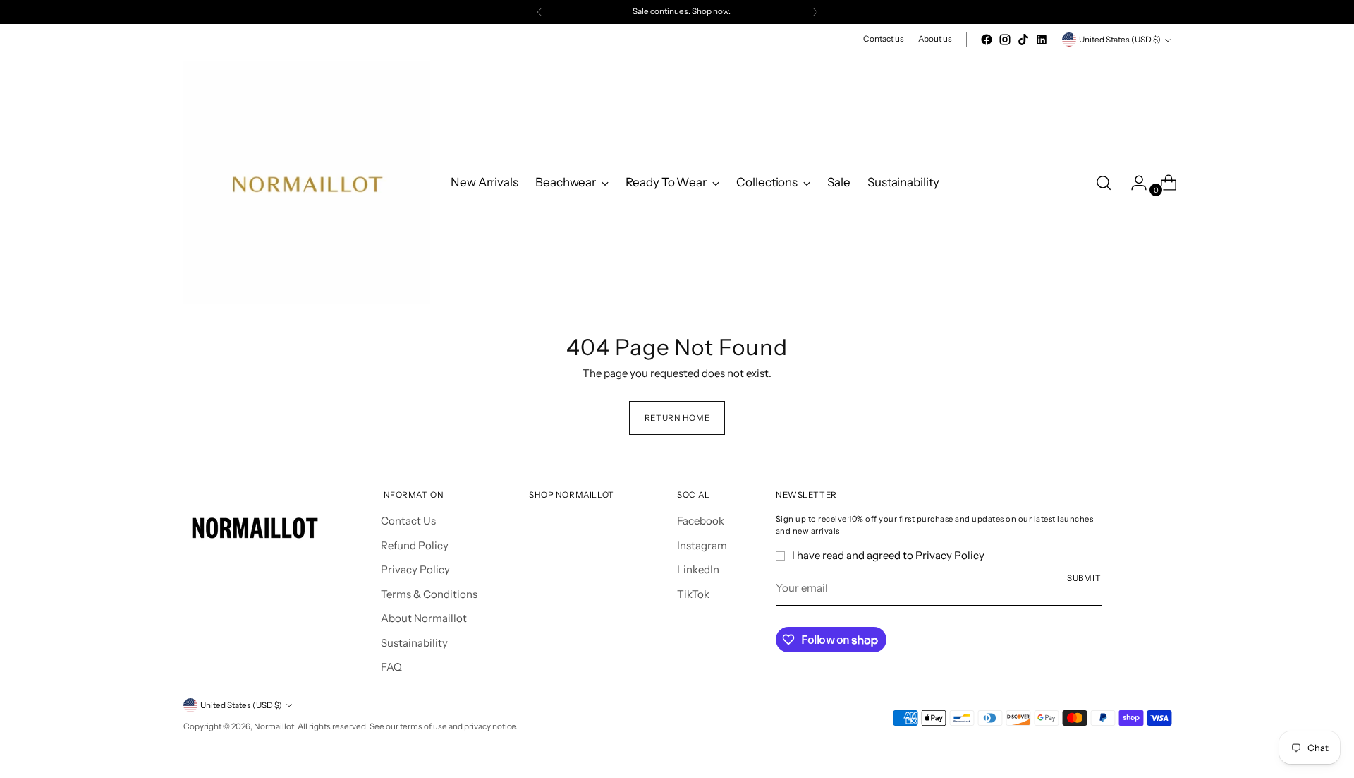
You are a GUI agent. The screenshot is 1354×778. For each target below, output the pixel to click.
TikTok (693, 594)
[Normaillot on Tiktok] (1023, 39)
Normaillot (274, 726)
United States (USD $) (1120, 39)
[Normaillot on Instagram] (1005, 39)
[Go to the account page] (1133, 183)
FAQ (391, 667)
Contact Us (408, 520)
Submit (1084, 578)
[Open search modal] (1104, 183)
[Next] (815, 12)
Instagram (702, 545)
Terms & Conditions (429, 594)
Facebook (700, 520)
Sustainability (414, 643)
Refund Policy (415, 545)
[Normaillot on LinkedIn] (1041, 39)
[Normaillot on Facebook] (986, 39)
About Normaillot (424, 618)
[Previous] (539, 12)
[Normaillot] (306, 182)
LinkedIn (698, 569)
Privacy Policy (415, 569)
